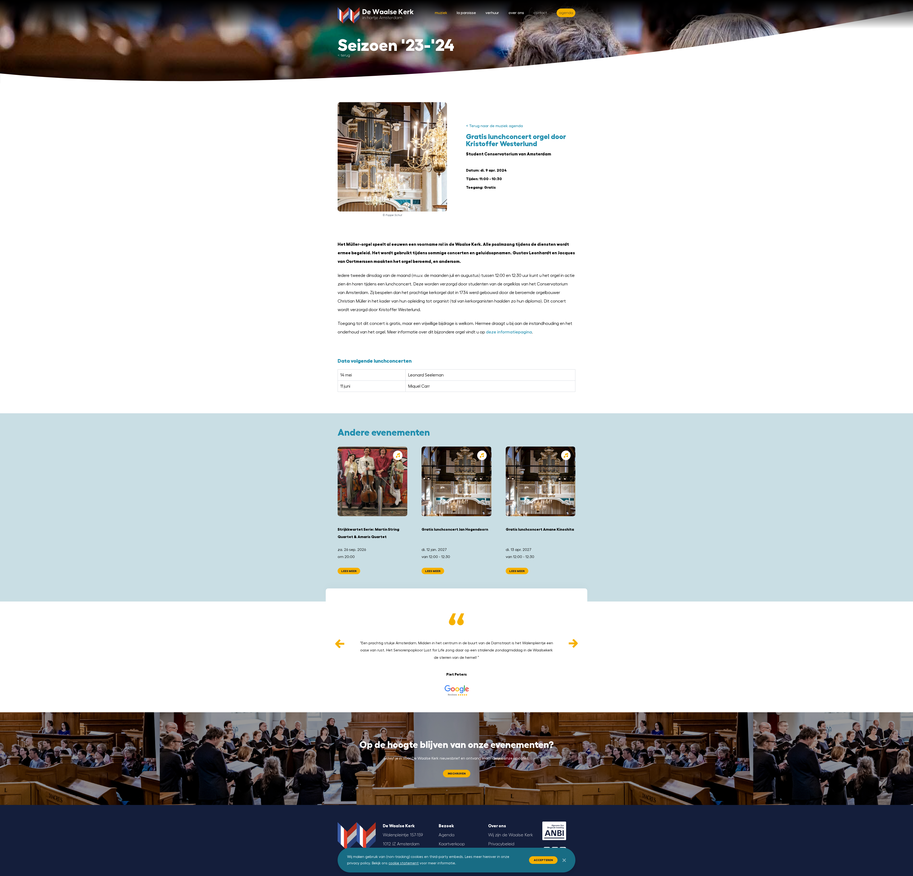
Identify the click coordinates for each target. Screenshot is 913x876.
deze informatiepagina (509, 332)
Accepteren (543, 860)
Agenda (446, 835)
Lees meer (349, 571)
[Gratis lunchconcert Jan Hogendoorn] (456, 481)
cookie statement (404, 863)
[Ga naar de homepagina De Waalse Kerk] (376, 14)
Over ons (516, 13)
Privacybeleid (501, 844)
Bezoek (446, 826)
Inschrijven (457, 773)
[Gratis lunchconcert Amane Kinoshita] (540, 481)
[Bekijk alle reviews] (456, 690)
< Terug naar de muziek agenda (494, 126)
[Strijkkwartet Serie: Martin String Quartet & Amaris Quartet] (372, 481)
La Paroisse (466, 13)
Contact (540, 13)
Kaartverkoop (452, 844)
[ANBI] (554, 831)
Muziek (441, 13)
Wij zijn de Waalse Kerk (510, 835)
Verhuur (492, 13)
